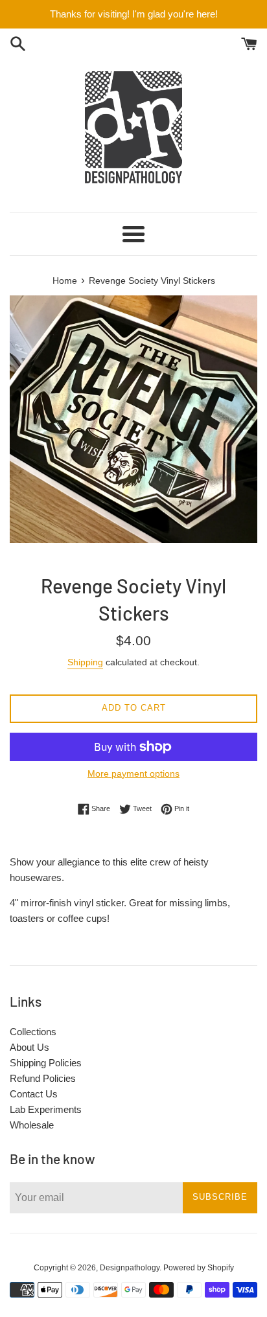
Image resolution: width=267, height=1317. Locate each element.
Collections (33, 1031)
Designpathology (129, 1267)
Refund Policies (43, 1078)
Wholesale (32, 1124)
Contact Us (34, 1093)
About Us (29, 1047)
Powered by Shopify (198, 1267)
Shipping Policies (46, 1062)
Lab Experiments (46, 1109)
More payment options (133, 773)
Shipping (85, 662)
